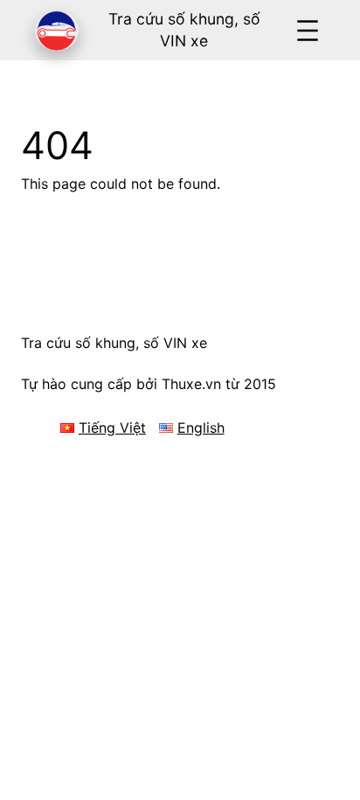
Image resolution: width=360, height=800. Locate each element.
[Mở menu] (307, 30)
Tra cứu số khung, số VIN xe (114, 342)
